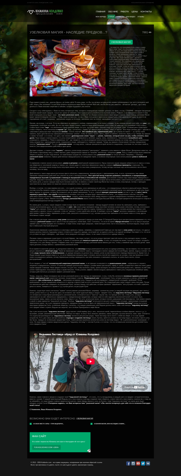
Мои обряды (101, 16)
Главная (100, 11)
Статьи (111, 16)
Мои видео (130, 16)
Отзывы (141, 16)
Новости (120, 16)
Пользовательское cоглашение (142, 2)
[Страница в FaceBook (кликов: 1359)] (128, 463)
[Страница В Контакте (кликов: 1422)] (148, 463)
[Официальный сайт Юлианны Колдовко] (45, 12)
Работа (125, 11)
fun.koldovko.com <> (46, 447)
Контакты (146, 11)
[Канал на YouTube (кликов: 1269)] (138, 463)
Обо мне (113, 11)
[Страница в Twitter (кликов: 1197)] (143, 463)
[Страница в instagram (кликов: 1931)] (133, 463)
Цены (135, 11)
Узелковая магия (84, 418)
